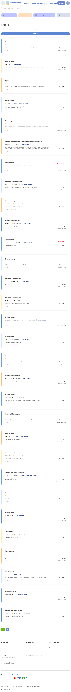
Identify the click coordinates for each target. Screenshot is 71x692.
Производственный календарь (56, 647)
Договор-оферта (4, 686)
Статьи (26, 653)
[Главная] (13, 3)
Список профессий (29, 651)
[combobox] (53, 29)
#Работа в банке (14, 345)
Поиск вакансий (28, 645)
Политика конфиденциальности (18, 686)
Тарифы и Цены (52, 649)
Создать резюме (29, 647)
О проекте (3, 645)
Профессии (33, 3)
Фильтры (35, 33)
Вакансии (26, 3)
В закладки (63, 47)
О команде (4, 655)
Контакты (3, 649)
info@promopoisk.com (10, 663)
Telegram (7, 664)
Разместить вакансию (54, 645)
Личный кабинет (5, 651)
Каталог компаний (29, 649)
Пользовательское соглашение (33, 686)
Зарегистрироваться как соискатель (33, 655)
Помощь (3, 653)
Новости (3, 647)
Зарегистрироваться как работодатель (58, 651)
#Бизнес (7, 50)
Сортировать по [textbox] (7, 28)
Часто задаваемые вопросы (8, 657)
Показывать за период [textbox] (43, 28)
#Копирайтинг (14, 209)
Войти (62, 3)
